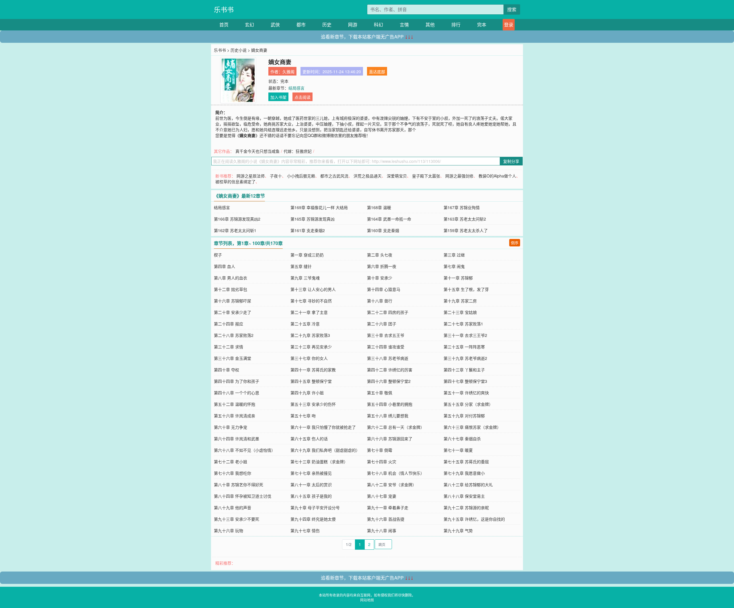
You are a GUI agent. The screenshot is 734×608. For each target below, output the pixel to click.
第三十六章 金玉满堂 (232, 358)
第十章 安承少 (379, 278)
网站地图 (367, 599)
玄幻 (249, 24)
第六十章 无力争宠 (230, 427)
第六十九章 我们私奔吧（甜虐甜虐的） (325, 450)
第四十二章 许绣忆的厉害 (389, 369)
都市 (301, 24)
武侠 (275, 24)
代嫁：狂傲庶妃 (298, 151)
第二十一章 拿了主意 (309, 312)
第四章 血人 (224, 266)
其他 (430, 24)
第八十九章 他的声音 (232, 507)
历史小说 (239, 50)
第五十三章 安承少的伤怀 (313, 404)
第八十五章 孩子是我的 (311, 496)
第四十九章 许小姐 (307, 392)
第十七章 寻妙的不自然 (311, 301)
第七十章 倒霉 (379, 450)
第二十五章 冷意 (305, 324)
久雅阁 (288, 71)
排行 (455, 24)
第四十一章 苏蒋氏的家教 (313, 369)
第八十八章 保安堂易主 (464, 496)
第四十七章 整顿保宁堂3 (465, 381)
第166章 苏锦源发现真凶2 (237, 219)
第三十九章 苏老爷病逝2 (465, 358)
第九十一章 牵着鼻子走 (387, 507)
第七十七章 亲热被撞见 (311, 473)
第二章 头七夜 (379, 255)
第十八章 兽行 (379, 301)
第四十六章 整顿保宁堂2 (389, 381)
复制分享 (511, 161)
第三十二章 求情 (228, 347)
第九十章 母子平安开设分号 (315, 507)
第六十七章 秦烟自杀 (462, 438)
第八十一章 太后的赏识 (311, 484)
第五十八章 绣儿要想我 (387, 415)
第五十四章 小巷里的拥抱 (389, 404)
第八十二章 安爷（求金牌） (391, 484)
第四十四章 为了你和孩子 (236, 381)
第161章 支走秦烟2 (307, 230)
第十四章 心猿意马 (383, 289)
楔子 (218, 255)
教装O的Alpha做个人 (497, 176)
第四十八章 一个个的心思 (236, 392)
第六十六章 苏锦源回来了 (389, 438)
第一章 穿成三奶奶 (307, 255)
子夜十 (276, 176)
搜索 (511, 9)
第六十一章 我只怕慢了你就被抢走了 (323, 427)
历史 (326, 24)
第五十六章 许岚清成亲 (234, 415)
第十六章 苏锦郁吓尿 (232, 301)
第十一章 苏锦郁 (458, 278)
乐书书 (224, 9)
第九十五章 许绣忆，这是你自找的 (474, 519)
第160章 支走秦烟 (383, 230)
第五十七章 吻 (303, 415)
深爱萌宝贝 (397, 176)
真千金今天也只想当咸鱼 (257, 151)
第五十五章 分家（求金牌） (468, 404)
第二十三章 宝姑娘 (460, 312)
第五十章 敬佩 (379, 392)
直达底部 (377, 71)
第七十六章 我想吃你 (232, 473)
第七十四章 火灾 (381, 461)
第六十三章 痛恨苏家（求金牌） (472, 427)
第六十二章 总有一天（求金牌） (395, 427)
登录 (508, 24)
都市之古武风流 (334, 176)
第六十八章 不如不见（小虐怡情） (244, 450)
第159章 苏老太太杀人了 (466, 230)
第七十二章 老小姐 (230, 461)
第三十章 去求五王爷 (385, 335)
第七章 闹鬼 (454, 266)
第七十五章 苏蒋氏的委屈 (466, 461)
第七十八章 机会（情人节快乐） (395, 473)
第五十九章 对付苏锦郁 (464, 415)
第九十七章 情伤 (305, 530)
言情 (404, 24)
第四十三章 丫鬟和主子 (464, 369)
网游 (352, 24)
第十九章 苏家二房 (460, 301)
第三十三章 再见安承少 (311, 347)
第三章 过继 (454, 255)
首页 (224, 24)
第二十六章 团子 (381, 324)
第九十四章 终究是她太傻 (313, 519)
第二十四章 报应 (228, 324)
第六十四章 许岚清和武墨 (236, 438)
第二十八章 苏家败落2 (233, 335)
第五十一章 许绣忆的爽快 (466, 392)
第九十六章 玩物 (228, 530)
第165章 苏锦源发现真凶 (312, 219)
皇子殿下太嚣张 (426, 176)
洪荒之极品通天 (368, 176)
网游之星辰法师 (251, 176)
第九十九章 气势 (458, 530)
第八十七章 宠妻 (381, 496)
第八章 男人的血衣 (230, 278)
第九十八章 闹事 (381, 530)
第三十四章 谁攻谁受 (385, 347)
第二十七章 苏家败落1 (463, 324)
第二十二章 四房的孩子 (387, 312)
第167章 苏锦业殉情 (462, 207)
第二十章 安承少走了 (232, 312)
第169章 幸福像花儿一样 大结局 (319, 207)
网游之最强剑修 (459, 176)
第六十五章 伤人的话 (309, 438)
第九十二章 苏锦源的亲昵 (466, 507)
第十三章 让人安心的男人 (313, 289)
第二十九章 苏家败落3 (310, 335)
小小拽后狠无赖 (301, 176)
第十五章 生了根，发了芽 (466, 289)
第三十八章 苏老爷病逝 (387, 358)
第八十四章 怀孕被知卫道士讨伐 (242, 496)
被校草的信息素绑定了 (235, 181)
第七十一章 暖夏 (458, 450)
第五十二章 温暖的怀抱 (234, 404)
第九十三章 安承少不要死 (236, 519)
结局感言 (296, 88)
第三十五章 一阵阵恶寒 (464, 347)
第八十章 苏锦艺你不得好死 (238, 484)
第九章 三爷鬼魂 (305, 278)
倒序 (514, 242)
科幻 (378, 24)
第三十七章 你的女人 (309, 358)
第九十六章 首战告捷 (385, 519)
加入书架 (278, 97)
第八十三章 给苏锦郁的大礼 (468, 484)
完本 (481, 24)
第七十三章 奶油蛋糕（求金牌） (319, 461)
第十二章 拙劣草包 (230, 289)
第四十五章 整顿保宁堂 (311, 381)
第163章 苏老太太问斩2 (465, 219)
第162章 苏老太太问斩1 (235, 230)
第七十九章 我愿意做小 (464, 473)
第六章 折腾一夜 (381, 266)
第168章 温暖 (379, 207)
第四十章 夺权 (226, 369)
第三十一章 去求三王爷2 (465, 335)
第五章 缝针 (301, 266)
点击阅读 (302, 97)
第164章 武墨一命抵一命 (389, 219)
